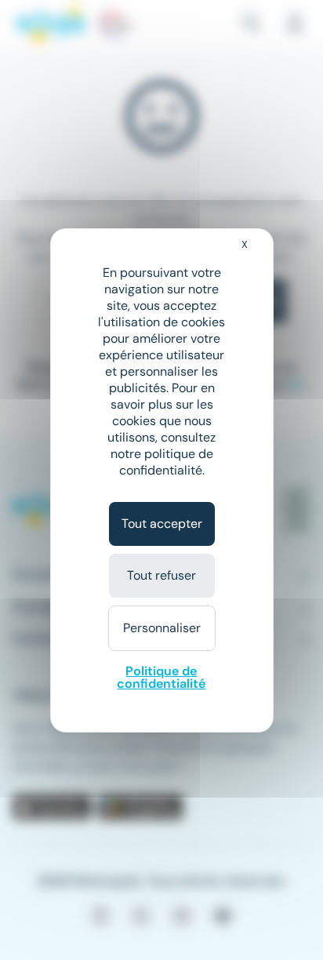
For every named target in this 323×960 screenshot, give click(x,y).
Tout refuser (161, 575)
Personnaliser (162, 628)
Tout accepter (162, 523)
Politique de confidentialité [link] (161, 677)
